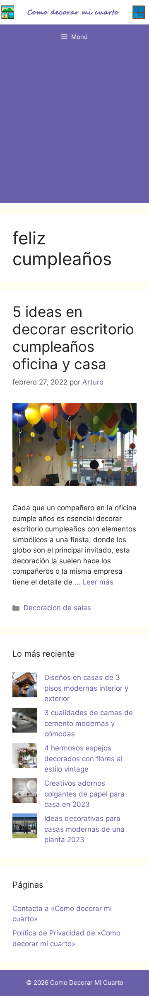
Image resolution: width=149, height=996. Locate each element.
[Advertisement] (74, 128)
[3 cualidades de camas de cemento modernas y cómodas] (24, 722)
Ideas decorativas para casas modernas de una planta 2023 (84, 829)
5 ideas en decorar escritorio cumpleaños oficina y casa (73, 338)
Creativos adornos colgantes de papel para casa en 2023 (84, 793)
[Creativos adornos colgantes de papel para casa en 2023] (24, 792)
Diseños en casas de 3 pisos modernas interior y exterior (86, 688)
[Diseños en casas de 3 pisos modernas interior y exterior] (24, 686)
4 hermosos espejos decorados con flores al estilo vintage (83, 758)
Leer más (97, 582)
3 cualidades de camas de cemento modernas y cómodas (88, 723)
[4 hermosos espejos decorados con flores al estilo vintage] (24, 757)
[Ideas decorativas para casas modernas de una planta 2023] (24, 827)
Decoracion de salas (57, 608)
